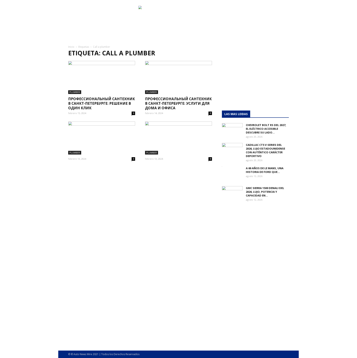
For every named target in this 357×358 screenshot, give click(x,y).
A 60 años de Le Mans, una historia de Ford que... (264, 170)
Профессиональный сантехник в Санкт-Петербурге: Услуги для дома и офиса (178, 103)
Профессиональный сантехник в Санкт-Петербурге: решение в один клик (101, 103)
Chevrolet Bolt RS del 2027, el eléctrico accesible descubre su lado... (266, 128)
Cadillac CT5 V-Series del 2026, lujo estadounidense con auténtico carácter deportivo (265, 150)
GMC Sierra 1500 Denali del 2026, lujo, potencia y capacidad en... (265, 191)
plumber (74, 92)
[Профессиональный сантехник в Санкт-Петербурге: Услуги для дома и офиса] (178, 77)
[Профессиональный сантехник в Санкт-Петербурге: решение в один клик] (101, 77)
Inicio (71, 47)
